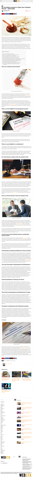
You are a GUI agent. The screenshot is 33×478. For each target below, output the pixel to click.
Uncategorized (3, 450)
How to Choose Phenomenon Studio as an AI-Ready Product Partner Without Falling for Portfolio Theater (27, 437)
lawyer (14, 360)
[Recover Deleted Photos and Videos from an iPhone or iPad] (6, 371)
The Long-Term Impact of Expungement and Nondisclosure (11, 60)
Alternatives (2, 405)
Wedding (2, 452)
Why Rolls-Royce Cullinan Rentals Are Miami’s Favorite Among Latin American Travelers (27, 420)
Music (1, 437)
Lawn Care (2, 434)
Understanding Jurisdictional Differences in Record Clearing (12, 59)
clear (4, 360)
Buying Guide (3, 412)
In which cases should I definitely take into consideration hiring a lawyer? (14, 58)
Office (1, 438)
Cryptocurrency (3, 415)
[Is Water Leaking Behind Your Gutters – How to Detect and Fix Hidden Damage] (16, 371)
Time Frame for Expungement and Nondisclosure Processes (11, 62)
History (2, 428)
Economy (2, 417)
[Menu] (1, 1)
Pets (1, 440)
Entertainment (3, 419)
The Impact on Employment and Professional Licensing (11, 63)
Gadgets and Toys (3, 425)
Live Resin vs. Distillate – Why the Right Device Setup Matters (27, 412)
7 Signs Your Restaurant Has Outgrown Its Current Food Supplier (27, 429)
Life (1, 435)
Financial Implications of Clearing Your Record (10, 61)
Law (1, 433)
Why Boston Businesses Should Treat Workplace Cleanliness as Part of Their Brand (27, 408)
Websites (2, 451)
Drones (2, 416)
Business (2, 411)
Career (2, 413)
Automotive (2, 408)
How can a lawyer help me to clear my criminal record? (11, 57)
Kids (1, 432)
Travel (2, 449)
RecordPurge (15, 192)
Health (2, 427)
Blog (1, 410)
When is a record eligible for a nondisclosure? (9, 55)
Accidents (2, 404)
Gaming (2, 426)
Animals (2, 406)
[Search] (32, 1)
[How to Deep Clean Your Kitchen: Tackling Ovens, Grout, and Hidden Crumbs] (26, 371)
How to (2, 430)
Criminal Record (8, 360)
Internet (2, 431)
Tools (1, 448)
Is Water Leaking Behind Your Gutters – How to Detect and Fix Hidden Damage (16, 379)
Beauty (2, 409)
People (2, 439)
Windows (2, 453)
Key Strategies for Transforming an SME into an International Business (27, 433)
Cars (1, 414)
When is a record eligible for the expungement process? (11, 54)
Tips (4, 4)
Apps (1, 407)
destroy (12, 360)
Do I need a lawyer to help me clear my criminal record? (11, 56)
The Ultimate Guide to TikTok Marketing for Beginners (5, 391)
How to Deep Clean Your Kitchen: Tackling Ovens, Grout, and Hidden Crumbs (26, 379)
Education (2, 418)
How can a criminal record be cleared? (8, 53)
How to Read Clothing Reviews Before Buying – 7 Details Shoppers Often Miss (27, 403)
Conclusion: (5, 64)
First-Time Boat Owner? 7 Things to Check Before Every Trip (27, 416)
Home (2, 4)
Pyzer (26, 47)
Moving (2, 436)
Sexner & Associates (19, 223)
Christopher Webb (6, 10)
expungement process (12, 104)
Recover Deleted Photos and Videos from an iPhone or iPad (6, 379)
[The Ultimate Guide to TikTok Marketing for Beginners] (6, 383)
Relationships (3, 441)
